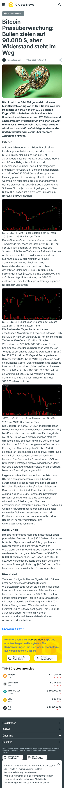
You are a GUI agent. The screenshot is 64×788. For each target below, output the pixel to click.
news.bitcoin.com (12, 628)
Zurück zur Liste (14, 13)
